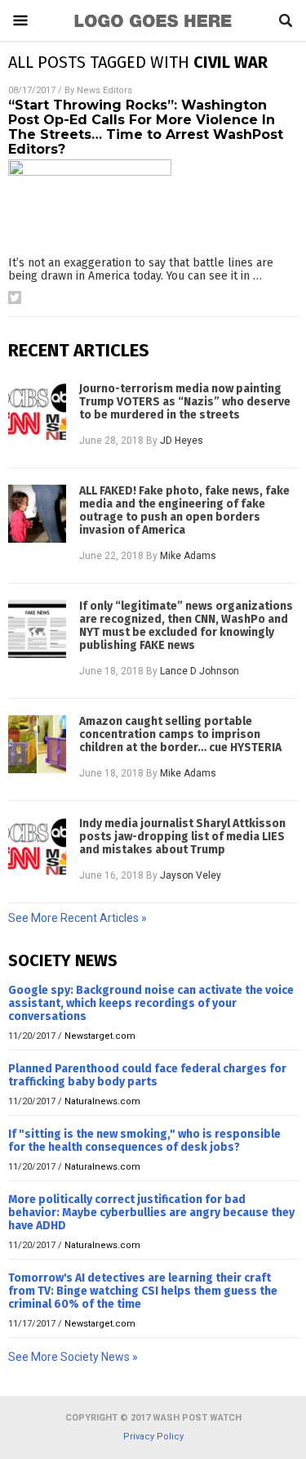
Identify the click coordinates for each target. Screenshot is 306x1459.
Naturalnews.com (102, 1101)
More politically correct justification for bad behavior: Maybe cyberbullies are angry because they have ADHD (151, 1213)
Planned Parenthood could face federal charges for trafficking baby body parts (147, 1075)
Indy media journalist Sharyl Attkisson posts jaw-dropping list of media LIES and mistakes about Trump (182, 837)
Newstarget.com (99, 1036)
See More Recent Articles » (77, 917)
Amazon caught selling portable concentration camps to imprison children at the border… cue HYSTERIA (180, 734)
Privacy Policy (153, 1436)
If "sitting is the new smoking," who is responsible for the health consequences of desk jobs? (144, 1140)
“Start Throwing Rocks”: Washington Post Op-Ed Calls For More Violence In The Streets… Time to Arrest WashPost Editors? (145, 127)
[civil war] (153, 28)
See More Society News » (73, 1356)
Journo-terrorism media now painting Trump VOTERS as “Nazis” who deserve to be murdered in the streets (184, 402)
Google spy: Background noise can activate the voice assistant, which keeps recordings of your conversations (151, 1003)
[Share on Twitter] (14, 297)
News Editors (104, 90)
